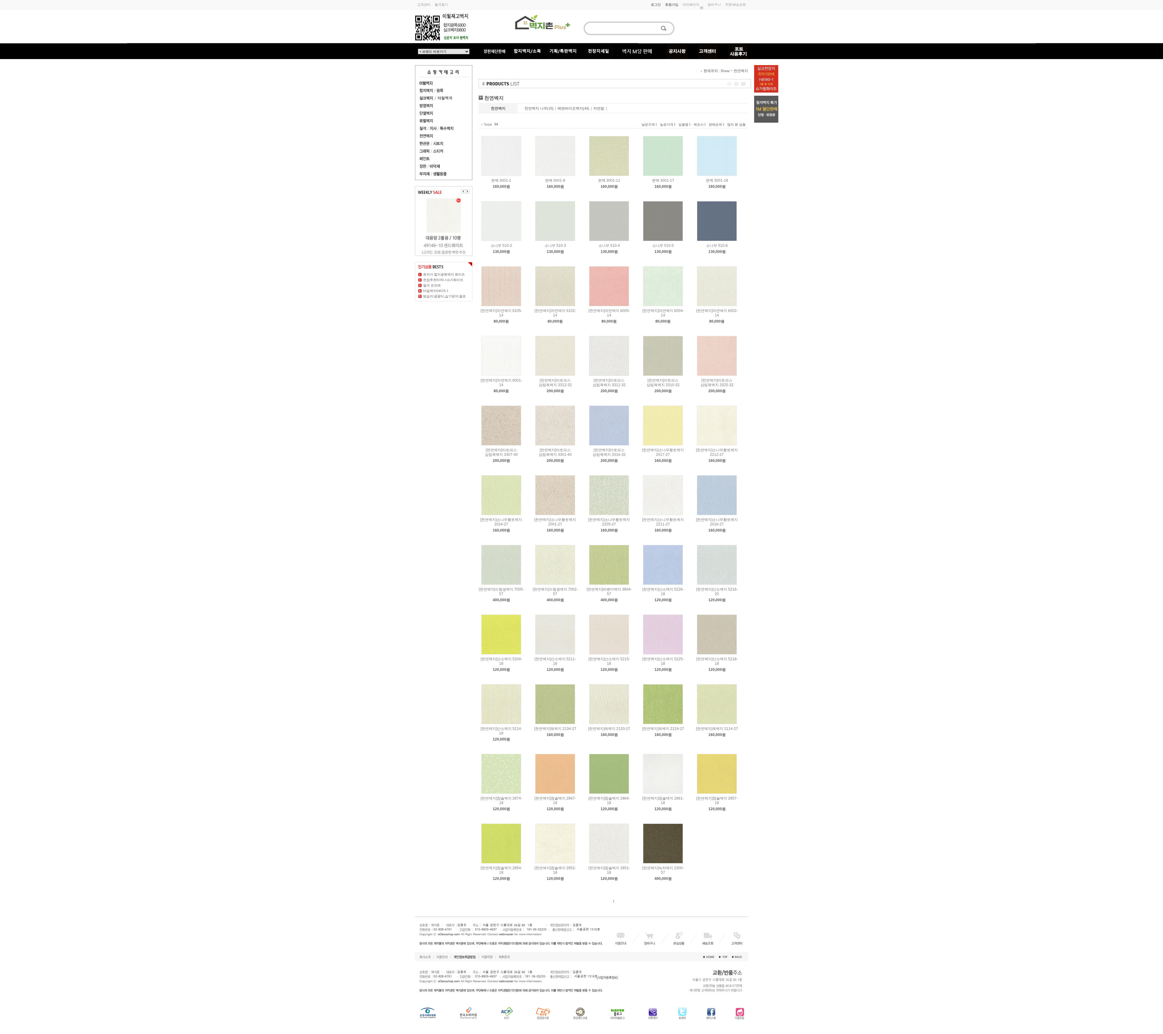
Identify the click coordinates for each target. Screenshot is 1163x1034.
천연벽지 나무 (536, 108)
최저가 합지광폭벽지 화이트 (444, 274)
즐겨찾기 (441, 4)
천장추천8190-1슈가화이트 (443, 280)
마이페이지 (691, 4)
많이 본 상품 (736, 124)
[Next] (467, 191)
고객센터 (423, 4)
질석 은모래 (432, 285)
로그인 (656, 4)
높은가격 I (667, 124)
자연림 (598, 108)
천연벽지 (741, 71)
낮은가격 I (649, 124)
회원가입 (671, 4)
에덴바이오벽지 (570, 108)
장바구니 (714, 4)
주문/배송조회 (735, 4)
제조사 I (700, 124)
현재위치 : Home (716, 71)
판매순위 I (716, 124)
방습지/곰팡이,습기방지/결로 (444, 296)
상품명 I (684, 124)
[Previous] (463, 191)
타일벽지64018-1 (436, 291)
